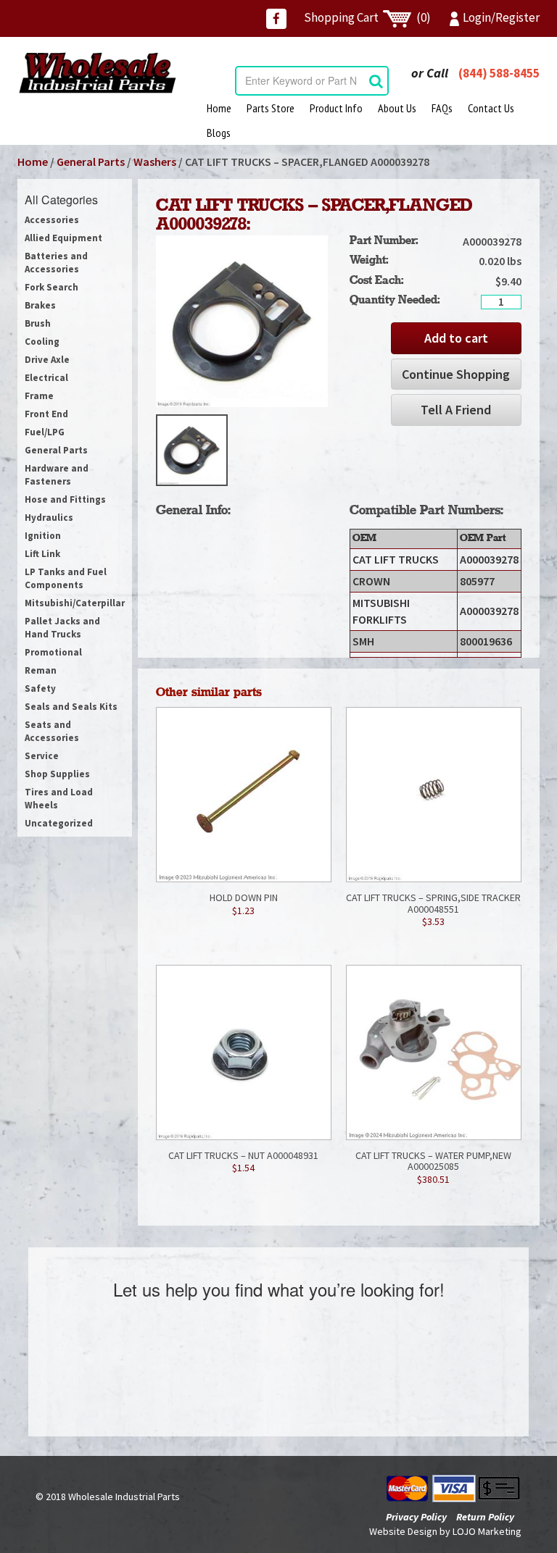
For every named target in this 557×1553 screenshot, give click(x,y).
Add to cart (456, 338)
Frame (39, 396)
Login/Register (501, 17)
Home (219, 108)
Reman (41, 670)
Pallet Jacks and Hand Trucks (62, 627)
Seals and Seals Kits (71, 706)
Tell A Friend (456, 409)
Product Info (336, 108)
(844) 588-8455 (499, 73)
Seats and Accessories (52, 731)
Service (42, 756)
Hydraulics (49, 517)
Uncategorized (59, 823)
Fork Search (51, 287)
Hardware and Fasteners (56, 474)
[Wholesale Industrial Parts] (97, 72)
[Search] (376, 80)
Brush (38, 323)
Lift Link (42, 554)
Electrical (46, 378)
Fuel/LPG (45, 432)
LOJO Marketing (487, 1531)
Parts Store (270, 108)
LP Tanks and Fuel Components (66, 578)
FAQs (442, 108)
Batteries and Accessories (56, 262)
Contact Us (491, 108)
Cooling (42, 341)
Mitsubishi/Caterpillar (75, 603)
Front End (46, 414)
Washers (154, 161)
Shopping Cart (367, 17)
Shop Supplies (57, 774)
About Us (397, 108)
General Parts (91, 161)
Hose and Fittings (65, 499)
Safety (40, 688)
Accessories (52, 220)
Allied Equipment (63, 238)
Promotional (53, 652)
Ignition (43, 535)
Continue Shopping (456, 374)
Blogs (219, 132)
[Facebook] (276, 19)
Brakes (40, 305)
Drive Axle (47, 359)
